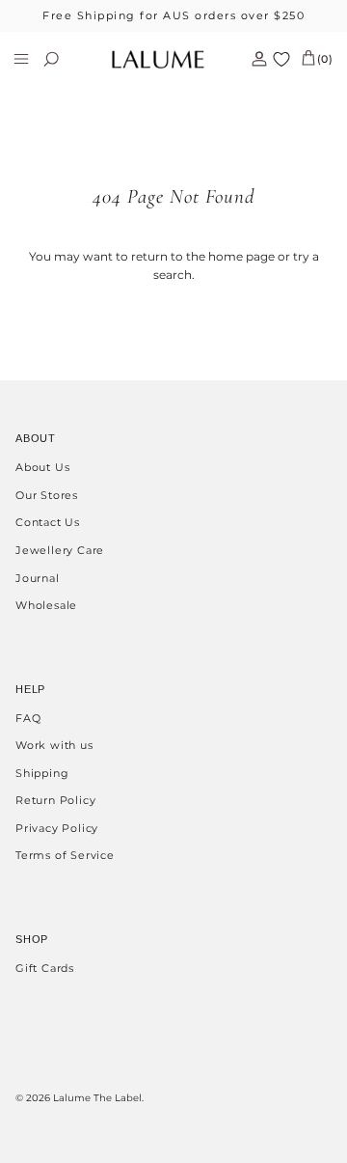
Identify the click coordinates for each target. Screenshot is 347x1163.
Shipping (41, 773)
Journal (37, 578)
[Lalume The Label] (158, 59)
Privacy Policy (56, 828)
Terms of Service (65, 855)
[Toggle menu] (21, 59)
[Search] (63, 59)
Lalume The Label (97, 1098)
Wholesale (46, 605)
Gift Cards (44, 968)
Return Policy (55, 800)
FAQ (27, 718)
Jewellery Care (59, 550)
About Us (42, 467)
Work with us (54, 745)
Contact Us (47, 522)
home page (241, 256)
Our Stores (46, 495)
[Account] (251, 59)
